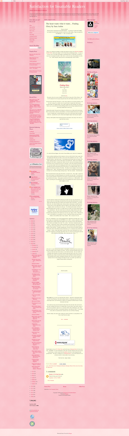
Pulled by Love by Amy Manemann (36, 298)
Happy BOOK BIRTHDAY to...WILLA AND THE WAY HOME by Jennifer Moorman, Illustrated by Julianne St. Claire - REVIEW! (36, 121)
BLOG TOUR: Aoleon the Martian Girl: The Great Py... (37, 256)
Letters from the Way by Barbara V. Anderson (36, 364)
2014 (32, 386)
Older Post (82, 386)
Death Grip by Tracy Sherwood (35, 333)
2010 (32, 394)
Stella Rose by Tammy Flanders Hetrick (36, 340)
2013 (32, 388)
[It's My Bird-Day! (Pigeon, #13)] (94, 92)
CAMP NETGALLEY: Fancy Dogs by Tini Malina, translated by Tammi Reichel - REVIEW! (35, 116)
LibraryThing (32, 133)
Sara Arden (80, 365)
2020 (32, 233)
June (33, 373)
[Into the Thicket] (91, 88)
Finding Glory (64, 85)
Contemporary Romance (60, 365)
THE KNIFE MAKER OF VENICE (35, 173)
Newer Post (47, 386)
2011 (32, 392)
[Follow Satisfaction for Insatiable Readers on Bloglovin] (93, 33)
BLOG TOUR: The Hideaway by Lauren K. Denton (35, 64)
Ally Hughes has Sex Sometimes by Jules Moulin (36, 275)
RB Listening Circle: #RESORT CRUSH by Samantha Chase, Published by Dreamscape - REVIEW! (35, 111)
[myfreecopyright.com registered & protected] (36, 411)
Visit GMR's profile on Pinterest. (93, 39)
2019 (32, 235)
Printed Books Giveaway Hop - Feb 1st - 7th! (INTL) (35, 68)
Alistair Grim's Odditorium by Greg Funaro (36, 325)
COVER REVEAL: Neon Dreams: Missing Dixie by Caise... (36, 311)
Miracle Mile (32, 39)
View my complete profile (95, 26)
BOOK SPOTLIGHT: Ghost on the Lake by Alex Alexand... (36, 287)
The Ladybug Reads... (35, 196)
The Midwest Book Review (35, 141)
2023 (32, 227)
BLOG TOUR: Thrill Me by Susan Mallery (36, 321)
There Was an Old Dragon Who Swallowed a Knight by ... (36, 343)
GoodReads (32, 131)
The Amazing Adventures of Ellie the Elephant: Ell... (36, 292)
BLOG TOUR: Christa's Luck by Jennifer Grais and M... (36, 307)
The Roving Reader (33, 61)
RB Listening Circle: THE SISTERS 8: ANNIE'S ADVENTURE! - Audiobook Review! (35, 101)
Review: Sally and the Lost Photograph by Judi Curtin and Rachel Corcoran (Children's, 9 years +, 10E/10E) (36, 190)
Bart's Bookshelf (34, 182)
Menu (31, 25)
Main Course (32, 30)
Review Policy (32, 29)
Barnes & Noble (69, 128)
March (33, 379)
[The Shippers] (97, 80)
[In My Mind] (91, 85)
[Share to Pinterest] (65, 364)
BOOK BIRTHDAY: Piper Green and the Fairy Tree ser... (36, 356)
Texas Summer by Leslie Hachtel (36, 303)
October (33, 249)
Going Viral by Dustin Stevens (36, 295)
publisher (66, 352)
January (33, 383)
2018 (32, 237)
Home (64, 386)
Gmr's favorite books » (95, 99)
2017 (32, 239)
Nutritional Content (33, 38)
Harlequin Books (74, 349)
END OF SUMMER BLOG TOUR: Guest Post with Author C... (36, 283)
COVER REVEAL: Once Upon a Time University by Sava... (36, 271)
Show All (40, 201)
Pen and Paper (34, 171)
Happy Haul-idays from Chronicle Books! (34, 58)
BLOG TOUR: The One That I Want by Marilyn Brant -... (37, 352)
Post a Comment (51, 380)
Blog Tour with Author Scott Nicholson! (35, 54)
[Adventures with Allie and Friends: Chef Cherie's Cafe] (91, 93)
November (34, 247)
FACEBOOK (66, 319)
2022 (32, 229)
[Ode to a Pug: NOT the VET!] (89, 92)
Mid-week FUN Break (36, 301)
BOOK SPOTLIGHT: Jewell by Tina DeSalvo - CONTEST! (36, 367)
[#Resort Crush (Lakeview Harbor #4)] (94, 76)
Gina (96, 22)
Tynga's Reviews (34, 177)
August (33, 253)
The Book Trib (32, 139)
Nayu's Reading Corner (35, 187)
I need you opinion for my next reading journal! (35, 178)
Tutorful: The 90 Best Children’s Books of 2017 (36, 144)
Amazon (58, 128)
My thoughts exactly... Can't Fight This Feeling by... (36, 279)
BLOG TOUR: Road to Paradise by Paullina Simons (35, 71)
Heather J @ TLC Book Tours (55, 374)
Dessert (31, 32)
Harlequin (68, 365)
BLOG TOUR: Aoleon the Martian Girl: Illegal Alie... (37, 266)
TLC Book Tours (59, 349)
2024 (32, 225)
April (33, 377)
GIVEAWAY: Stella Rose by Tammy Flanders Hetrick (36, 336)
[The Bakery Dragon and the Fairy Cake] (89, 97)
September (34, 251)
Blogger (66, 394)
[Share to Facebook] (64, 364)
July (33, 371)
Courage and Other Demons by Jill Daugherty (35, 360)
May (33, 375)
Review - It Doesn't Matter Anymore (35, 198)
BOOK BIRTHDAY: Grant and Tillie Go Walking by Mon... (36, 329)
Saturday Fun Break (35, 263)
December (34, 245)
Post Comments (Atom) (53, 389)
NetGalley (31, 138)
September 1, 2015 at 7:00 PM (54, 377)
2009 (32, 396)
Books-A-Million (63, 128)
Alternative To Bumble (35, 183)
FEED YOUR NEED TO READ (38, 10)
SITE (62, 319)
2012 (32, 390)
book (66, 95)
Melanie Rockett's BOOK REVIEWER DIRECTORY (35, 135)
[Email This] (60, 364)
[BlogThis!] (61, 364)
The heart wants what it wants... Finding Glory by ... (36, 260)
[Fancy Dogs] (91, 77)
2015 (50, 365)
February (34, 381)
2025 (32, 223)
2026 (32, 221)
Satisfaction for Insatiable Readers (57, 6)
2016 (32, 241)
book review (53, 365)
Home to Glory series (74, 365)
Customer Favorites (33, 36)
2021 (32, 231)
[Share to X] (62, 364)
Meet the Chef (32, 27)
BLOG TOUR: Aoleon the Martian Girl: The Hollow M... (37, 317)
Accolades (31, 41)
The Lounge (32, 34)
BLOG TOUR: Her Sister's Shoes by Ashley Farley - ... (35, 348)
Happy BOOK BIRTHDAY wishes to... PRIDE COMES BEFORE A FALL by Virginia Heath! (35, 106)
